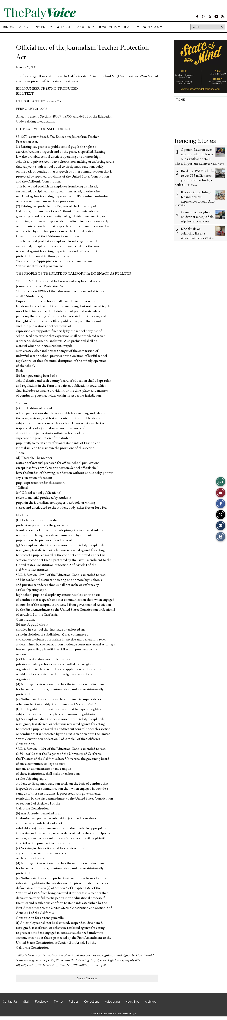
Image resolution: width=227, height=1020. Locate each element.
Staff (26, 1001)
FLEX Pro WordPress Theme (110, 1013)
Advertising (112, 1001)
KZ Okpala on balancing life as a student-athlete (193, 233)
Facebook (41, 1001)
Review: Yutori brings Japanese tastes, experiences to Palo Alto (198, 197)
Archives (150, 1001)
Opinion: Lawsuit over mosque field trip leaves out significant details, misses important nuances (194, 156)
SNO (127, 1013)
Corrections (91, 1001)
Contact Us (10, 1001)
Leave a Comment (87, 978)
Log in (133, 1013)
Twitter (58, 1001)
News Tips (132, 1001)
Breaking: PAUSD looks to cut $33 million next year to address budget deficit (194, 177)
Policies (74, 1001)
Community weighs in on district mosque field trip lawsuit (197, 216)
